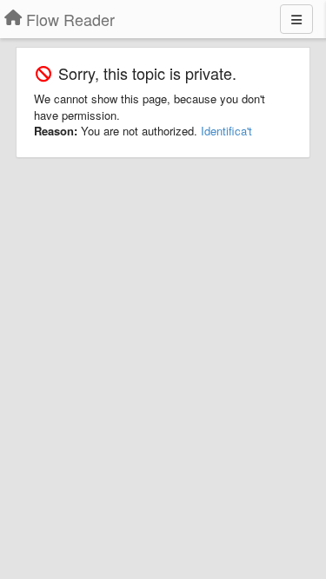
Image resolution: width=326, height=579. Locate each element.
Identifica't (226, 130)
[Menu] (296, 19)
